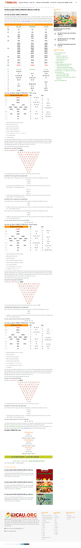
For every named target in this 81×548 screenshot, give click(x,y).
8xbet (44, 525)
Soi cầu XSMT (29, 457)
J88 (43, 530)
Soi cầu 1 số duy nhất (61, 56)
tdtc (56, 520)
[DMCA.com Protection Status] (24, 544)
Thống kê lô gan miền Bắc (62, 65)
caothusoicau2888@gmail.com (16, 528)
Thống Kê (38, 2)
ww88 (56, 532)
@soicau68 (13, 531)
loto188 (56, 534)
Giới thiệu (69, 515)
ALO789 (56, 527)
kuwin (56, 529)
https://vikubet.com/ (46, 537)
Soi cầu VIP (58, 54)
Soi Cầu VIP (53, 2)
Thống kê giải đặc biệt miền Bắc (64, 64)
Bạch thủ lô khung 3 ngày (62, 75)
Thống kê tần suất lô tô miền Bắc (64, 67)
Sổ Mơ (70, 2)
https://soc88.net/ (46, 522)
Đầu (8, 69)
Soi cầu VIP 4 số (60, 61)
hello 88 (44, 520)
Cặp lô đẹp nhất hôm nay (62, 57)
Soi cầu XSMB (14, 457)
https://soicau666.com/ (47, 515)
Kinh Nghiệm (65, 2)
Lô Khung (59, 2)
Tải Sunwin (57, 517)
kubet (44, 532)
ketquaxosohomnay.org (47, 518)
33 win (56, 530)
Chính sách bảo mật (71, 517)
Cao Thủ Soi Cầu (11, 11)
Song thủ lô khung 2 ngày (62, 74)
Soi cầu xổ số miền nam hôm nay (36, 461)
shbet (44, 523)
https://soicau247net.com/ (48, 517)
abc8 (44, 535)
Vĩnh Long (18, 26)
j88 (43, 529)
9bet (43, 539)
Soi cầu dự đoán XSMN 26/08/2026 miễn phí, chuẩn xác (18, 494)
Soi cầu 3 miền (16, 461)
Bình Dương (32, 26)
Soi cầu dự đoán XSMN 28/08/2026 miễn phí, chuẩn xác (18, 470)
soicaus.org (17, 544)
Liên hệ (68, 518)
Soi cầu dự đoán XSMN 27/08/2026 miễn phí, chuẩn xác (18, 482)
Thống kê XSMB (59, 62)
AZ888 (1, 547)
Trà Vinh (46, 26)
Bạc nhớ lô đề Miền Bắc (61, 80)
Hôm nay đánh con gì (60, 52)
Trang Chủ (20, 2)
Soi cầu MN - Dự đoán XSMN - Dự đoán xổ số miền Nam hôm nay (22, 7)
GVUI (56, 525)
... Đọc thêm (16, 476)
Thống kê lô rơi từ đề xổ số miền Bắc (65, 69)
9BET (56, 518)
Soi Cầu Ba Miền (45, 2)
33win (56, 515)
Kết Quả (26, 2)
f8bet (56, 522)
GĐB (8, 65)
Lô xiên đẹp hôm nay (61, 59)
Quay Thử (31, 2)
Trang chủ (7, 7)
